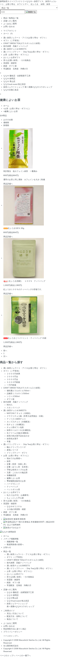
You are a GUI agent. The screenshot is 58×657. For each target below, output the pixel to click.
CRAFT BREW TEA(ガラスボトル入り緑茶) (21, 43)
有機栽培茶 (11, 475)
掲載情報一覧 (12, 542)
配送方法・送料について (17, 616)
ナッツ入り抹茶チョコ (16, 419)
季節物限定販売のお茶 (16, 481)
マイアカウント (10, 31)
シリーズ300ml (13, 396)
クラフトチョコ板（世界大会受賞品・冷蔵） (26, 416)
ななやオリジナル (14, 506)
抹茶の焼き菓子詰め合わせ (18, 436)
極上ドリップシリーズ (16, 447)
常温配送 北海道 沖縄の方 (15, 69)
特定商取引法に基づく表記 (14, 629)
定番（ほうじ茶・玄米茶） (18, 467)
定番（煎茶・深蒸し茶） (17, 464)
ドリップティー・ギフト (17, 453)
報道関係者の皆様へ (15, 544)
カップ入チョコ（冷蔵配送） (19, 422)
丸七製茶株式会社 (10, 646)
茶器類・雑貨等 (10, 63)
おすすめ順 (8, 120)
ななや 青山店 (9, 81)
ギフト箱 (10, 399)
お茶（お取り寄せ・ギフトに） (17, 55)
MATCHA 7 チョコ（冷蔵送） (19, 413)
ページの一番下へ (23, 655)
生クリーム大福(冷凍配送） (18, 433)
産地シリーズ (12, 450)
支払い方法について (15, 613)
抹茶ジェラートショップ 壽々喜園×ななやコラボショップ (27, 87)
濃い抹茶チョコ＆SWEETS (14, 49)
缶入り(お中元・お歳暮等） (18, 495)
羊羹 (9, 441)
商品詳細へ (8, 184)
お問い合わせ (9, 26)
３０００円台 (12, 379)
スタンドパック (13, 407)
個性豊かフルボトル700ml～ (19, 391)
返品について (12, 619)
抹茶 (9, 461)
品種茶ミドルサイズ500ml (18, 393)
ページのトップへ (10, 636)
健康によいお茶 (11, 111)
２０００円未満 (13, 374)
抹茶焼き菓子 (12, 439)
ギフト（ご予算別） (11, 40)
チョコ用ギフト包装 (15, 427)
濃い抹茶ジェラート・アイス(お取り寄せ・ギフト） (25, 38)
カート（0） (8, 33)
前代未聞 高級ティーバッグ (15, 46)
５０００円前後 (13, 382)
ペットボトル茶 (13, 489)
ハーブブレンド (13, 484)
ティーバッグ (12, 487)
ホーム (6, 106)
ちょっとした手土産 (15, 498)
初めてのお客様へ (14, 458)
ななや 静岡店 (9, 78)
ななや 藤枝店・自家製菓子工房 (16, 76)
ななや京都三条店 (10, 90)
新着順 (6, 125)
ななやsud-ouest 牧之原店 (14, 84)
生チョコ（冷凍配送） (16, 424)
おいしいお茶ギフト (11, 57)
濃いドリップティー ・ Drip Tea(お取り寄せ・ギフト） (26, 52)
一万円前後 (11, 385)
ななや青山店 (12, 598)
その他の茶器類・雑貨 (16, 509)
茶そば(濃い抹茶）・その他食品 (16, 60)
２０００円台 (12, 376)
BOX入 (10, 405)
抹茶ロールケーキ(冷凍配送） (19, 430)
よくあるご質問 (10, 24)
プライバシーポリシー (12, 632)
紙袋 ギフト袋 (10, 66)
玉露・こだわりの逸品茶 (17, 472)
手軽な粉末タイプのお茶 (17, 470)
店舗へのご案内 (10, 21)
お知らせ (7, 547)
